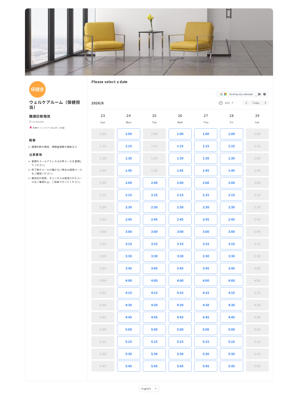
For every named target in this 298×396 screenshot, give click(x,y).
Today (255, 103)
